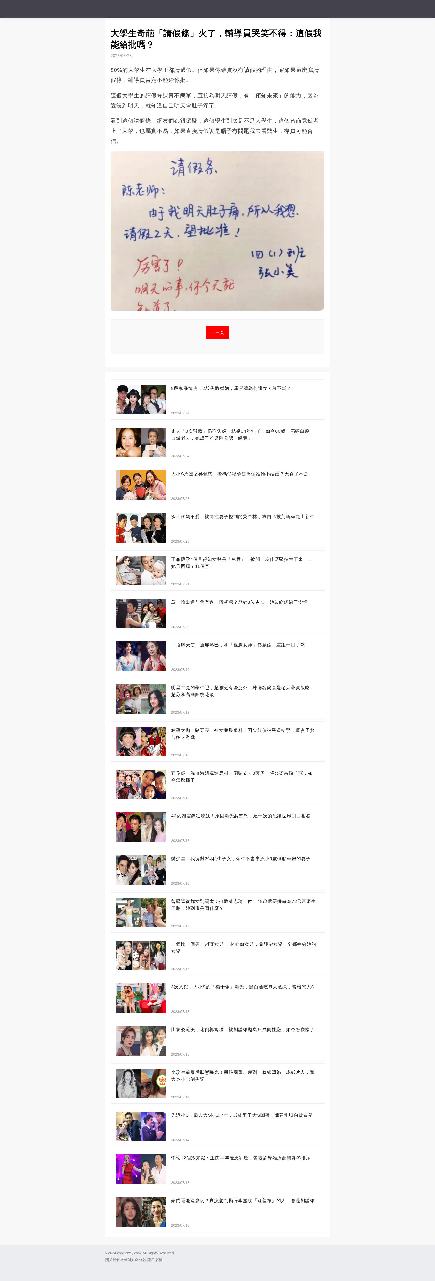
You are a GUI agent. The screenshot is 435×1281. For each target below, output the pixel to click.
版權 (158, 1260)
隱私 (150, 1260)
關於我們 (112, 1260)
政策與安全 (129, 1260)
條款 (142, 1260)
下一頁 (217, 332)
